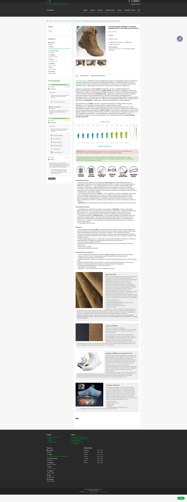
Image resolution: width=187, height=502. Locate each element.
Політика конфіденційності (102, 491)
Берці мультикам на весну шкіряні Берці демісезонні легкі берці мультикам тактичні (59, 96)
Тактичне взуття (81, 81)
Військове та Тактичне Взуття (79, 437)
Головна (85, 10)
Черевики (70, 21)
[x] (77, 418)
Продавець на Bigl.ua (93, 490)
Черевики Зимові (77, 21)
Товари (92, 10)
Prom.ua (100, 489)
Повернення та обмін (129, 10)
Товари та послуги (53, 21)
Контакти (100, 10)
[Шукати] (138, 10)
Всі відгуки (52, 178)
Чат (182, 498)
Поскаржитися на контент (89, 491)
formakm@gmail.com (53, 61)
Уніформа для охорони (77, 442)
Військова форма (76, 440)
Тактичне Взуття (63, 21)
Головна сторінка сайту (53, 437)
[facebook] (76, 418)
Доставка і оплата (110, 10)
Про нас (120, 10)
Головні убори (75, 443)
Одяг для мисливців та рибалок (80, 438)
